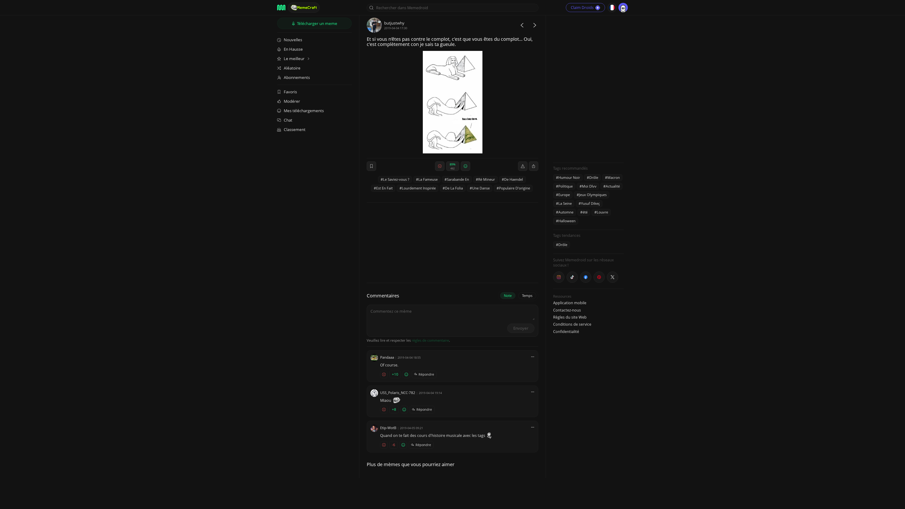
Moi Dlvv (589, 186)
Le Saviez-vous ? (396, 179)
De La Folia (454, 188)
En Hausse (293, 49)
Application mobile (569, 302)
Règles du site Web (570, 317)
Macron (613, 177)
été (585, 212)
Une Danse (481, 188)
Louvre (602, 212)
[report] (522, 166)
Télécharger (316, 23)
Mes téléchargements (304, 110)
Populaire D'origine (514, 188)
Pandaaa (387, 357)
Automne (565, 212)
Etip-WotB (388, 427)
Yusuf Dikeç (590, 203)
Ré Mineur (486, 179)
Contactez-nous (567, 310)
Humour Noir (569, 177)
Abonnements (297, 77)
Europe (564, 194)
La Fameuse (428, 179)
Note (508, 295)
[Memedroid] (281, 7)
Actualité (613, 186)
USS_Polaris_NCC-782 (397, 392)
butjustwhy (394, 23)
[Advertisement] (588, 88)
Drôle (593, 177)
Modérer (292, 101)
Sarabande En (458, 179)
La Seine (565, 203)
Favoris (290, 91)
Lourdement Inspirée (419, 188)
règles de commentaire (430, 340)
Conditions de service (572, 324)
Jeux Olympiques (593, 194)
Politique (565, 186)
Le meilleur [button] (294, 58)
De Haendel (513, 179)
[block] (533, 166)
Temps (527, 295)
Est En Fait (384, 188)
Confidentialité (566, 331)
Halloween (567, 220)
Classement (294, 129)
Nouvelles (293, 39)
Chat (288, 120)
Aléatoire (292, 68)
